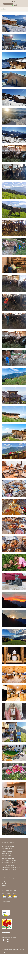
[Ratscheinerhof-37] (14, 563)
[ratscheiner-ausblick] (14, 637)
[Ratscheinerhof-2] (14, 771)
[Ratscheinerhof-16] (14, 395)
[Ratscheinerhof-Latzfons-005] (14, 116)
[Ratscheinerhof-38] (14, 581)
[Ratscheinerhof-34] (14, 247)
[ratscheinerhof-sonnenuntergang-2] (14, 600)
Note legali (4, 881)
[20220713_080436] (14, 507)
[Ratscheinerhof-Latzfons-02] (14, 619)
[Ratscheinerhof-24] (14, 302)
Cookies (4, 885)
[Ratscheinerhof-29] (14, 340)
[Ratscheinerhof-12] (14, 790)
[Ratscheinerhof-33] (14, 265)
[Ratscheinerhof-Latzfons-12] (14, 79)
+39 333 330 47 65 (8, 860)
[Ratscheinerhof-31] (14, 321)
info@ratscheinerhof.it (8, 858)
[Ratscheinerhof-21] (14, 470)
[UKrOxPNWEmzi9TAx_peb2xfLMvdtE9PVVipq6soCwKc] (14, 433)
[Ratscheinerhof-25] (14, 284)
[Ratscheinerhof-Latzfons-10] (14, 61)
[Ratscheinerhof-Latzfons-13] (14, 98)
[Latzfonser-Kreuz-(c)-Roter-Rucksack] (14, 827)
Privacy (4, 883)
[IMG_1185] (14, 732)
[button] (26, 9)
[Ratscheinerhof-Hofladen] (14, 674)
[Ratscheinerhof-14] (14, 191)
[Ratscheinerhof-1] (14, 42)
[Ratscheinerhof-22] (14, 488)
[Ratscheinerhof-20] (14, 526)
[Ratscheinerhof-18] (14, 228)
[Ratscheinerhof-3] (14, 711)
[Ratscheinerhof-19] (14, 544)
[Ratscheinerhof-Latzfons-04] (14, 154)
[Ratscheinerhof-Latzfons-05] (14, 172)
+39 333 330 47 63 (8, 862)
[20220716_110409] (14, 451)
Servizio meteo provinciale (7, 901)
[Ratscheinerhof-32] (14, 358)
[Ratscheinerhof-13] (14, 209)
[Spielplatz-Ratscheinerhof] (14, 753)
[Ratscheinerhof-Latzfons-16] (14, 135)
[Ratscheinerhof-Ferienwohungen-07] (14, 656)
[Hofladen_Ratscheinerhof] (14, 693)
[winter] (14, 23)
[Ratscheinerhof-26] (14, 377)
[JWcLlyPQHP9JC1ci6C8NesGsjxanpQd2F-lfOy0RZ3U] (14, 414)
